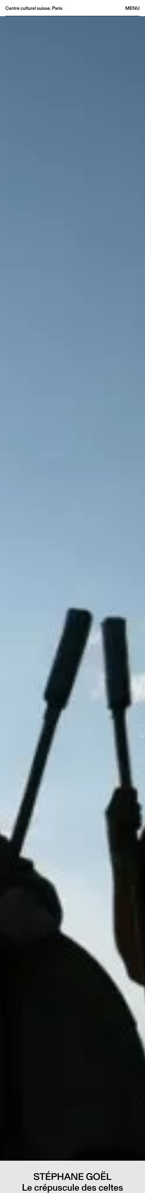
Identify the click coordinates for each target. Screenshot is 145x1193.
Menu (132, 8)
